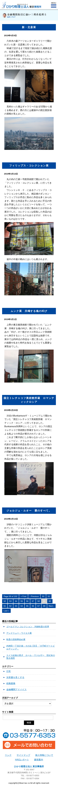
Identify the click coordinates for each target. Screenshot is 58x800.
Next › (51, 606)
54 (16, 601)
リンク (8, 755)
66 (33, 606)
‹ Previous (34, 596)
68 (44, 606)
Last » (6, 611)
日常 (8, 671)
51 (49, 596)
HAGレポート (22, 759)
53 (10, 601)
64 (22, 606)
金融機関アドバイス (16, 689)
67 (38, 606)
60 (50, 601)
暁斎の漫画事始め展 (15, 639)
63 (16, 606)
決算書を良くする (15, 677)
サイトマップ (23, 755)
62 (10, 606)
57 (33, 601)
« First (23, 596)
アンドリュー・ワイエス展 (19, 633)
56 (27, 601)
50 (43, 596)
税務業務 (10, 683)
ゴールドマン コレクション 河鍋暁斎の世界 (27, 626)
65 (27, 606)
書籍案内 (38, 759)
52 (5, 601)
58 (38, 601)
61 (5, 606)
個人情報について (44, 755)
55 (22, 601)
